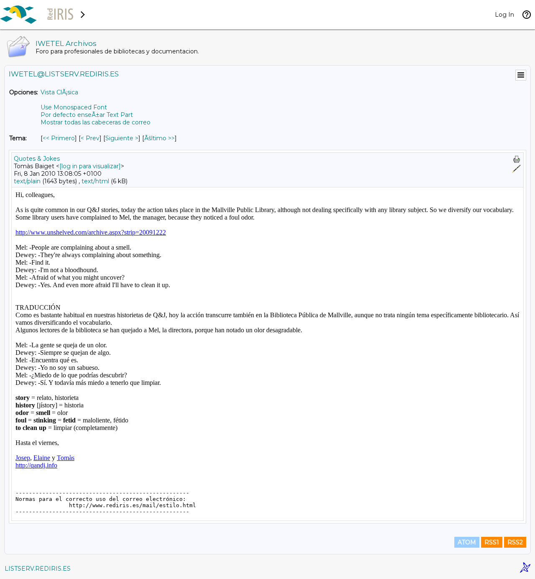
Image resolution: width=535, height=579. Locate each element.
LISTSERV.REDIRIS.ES (38, 568)
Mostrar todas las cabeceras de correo (95, 122)
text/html (95, 181)
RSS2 (515, 542)
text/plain (27, 181)
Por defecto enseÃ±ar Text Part (87, 115)
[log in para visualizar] (90, 166)
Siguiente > (121, 138)
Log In (504, 14)
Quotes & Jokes (37, 158)
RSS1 (491, 542)
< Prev (90, 138)
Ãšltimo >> (159, 138)
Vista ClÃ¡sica (59, 92)
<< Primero (59, 138)
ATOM (467, 542)
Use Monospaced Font (74, 107)
